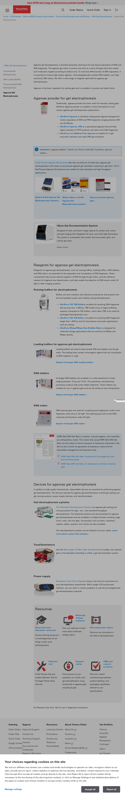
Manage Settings (13, 789)
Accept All (90, 789)
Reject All (111, 789)
